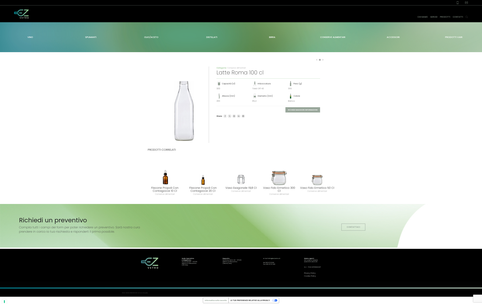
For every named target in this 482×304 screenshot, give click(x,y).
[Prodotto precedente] (316, 59)
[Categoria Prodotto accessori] (393, 37)
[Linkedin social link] (239, 116)
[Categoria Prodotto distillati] (211, 37)
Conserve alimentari (236, 68)
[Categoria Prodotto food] (332, 37)
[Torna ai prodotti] (319, 59)
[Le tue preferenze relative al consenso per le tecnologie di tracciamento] (4, 301)
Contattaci (353, 227)
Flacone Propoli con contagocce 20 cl (203, 189)
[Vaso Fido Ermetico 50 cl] (317, 170)
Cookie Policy (310, 276)
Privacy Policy (310, 273)
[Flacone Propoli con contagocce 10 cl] (165, 170)
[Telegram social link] (243, 116)
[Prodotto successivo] (322, 59)
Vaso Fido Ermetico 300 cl (279, 189)
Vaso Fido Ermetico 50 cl (317, 188)
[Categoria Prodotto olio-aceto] (151, 37)
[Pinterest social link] (234, 116)
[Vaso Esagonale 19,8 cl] (241, 170)
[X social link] (229, 116)
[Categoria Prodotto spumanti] (90, 37)
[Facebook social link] (225, 116)
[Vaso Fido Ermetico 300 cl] (279, 170)
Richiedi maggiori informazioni (303, 110)
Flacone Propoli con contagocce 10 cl (164, 189)
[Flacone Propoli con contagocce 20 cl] (203, 170)
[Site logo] (23, 13)
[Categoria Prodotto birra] (272, 37)
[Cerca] (466, 13)
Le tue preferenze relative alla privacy (250, 300)
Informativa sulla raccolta (216, 300)
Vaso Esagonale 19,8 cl (241, 188)
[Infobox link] (456, 2)
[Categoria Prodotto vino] (30, 37)
